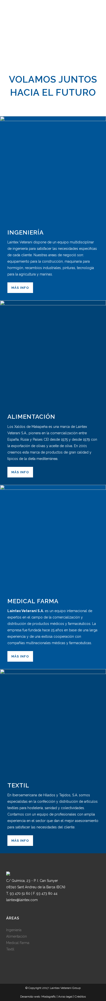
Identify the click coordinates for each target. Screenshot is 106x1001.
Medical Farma (17, 943)
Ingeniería (13, 930)
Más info (20, 288)
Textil (10, 949)
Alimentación (16, 936)
